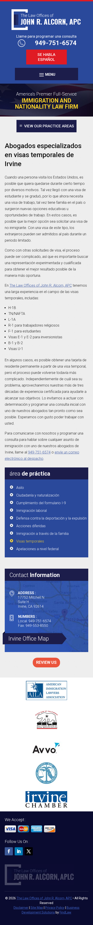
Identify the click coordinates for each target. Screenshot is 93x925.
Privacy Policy (55, 907)
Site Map (36, 907)
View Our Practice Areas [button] (49, 126)
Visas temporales (30, 541)
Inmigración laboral (31, 510)
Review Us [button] (46, 662)
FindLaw (65, 912)
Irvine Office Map (28, 638)
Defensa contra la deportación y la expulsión (51, 518)
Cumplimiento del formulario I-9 (41, 503)
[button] (46, 74)
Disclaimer (21, 907)
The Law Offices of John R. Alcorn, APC (44, 898)
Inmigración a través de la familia (42, 533)
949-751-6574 (56, 43)
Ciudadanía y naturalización (37, 495)
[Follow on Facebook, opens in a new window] (9, 851)
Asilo (20, 487)
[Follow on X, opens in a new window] (29, 851)
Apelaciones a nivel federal (37, 549)
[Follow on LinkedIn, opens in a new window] (19, 851)
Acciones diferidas (31, 526)
